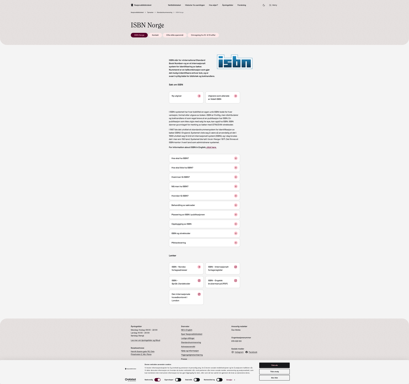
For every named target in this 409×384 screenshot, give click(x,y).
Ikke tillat (274, 378)
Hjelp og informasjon (190, 351)
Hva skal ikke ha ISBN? (182, 167)
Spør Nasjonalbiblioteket (191, 334)
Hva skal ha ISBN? (180, 158)
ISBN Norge (139, 35)
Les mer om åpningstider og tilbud (145, 340)
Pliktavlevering (178, 242)
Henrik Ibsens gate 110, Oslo (142, 351)
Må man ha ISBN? (179, 186)
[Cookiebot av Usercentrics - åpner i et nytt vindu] (130, 379)
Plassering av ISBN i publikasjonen (188, 214)
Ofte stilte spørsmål (174, 35)
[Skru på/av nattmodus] (264, 5)
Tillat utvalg (274, 371)
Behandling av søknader (183, 205)
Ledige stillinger (188, 338)
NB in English (186, 330)
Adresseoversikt (188, 346)
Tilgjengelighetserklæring (192, 355)
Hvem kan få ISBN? (180, 177)
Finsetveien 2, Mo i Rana (141, 354)
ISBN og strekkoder (180, 233)
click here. (211, 147)
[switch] (178, 379)
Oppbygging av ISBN (181, 224)
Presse (184, 359)
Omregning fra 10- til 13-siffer (203, 35)
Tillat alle (274, 365)
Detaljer (229, 380)
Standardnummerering (191, 342)
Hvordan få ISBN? (180, 196)
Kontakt (155, 35)
